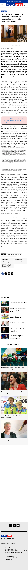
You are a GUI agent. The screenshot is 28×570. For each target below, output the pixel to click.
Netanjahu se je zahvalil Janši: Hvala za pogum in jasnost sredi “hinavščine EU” (17, 330)
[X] (5, 273)
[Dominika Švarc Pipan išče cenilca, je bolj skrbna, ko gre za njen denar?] (5, 310)
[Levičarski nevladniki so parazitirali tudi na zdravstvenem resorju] (5, 303)
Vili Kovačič (12, 255)
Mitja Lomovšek (18, 254)
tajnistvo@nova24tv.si (21, 550)
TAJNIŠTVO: (8, 550)
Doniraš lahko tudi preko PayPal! (14, 1)
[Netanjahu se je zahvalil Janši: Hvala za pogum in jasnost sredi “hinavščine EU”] (5, 330)
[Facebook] (2, 273)
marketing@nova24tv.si (16, 552)
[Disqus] (14, 464)
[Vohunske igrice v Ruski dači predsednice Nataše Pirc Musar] (5, 316)
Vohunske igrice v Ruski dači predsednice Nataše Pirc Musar (17, 316)
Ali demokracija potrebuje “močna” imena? (19, 262)
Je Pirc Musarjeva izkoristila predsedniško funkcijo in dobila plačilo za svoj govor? (17, 337)
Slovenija (4, 11)
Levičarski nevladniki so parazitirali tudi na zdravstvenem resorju (18, 303)
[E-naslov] (9, 273)
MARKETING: (8, 552)
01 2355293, (13, 550)
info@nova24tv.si (12, 549)
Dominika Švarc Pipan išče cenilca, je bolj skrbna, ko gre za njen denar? (18, 310)
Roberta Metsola (5, 255)
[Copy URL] (12, 273)
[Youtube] (18, 525)
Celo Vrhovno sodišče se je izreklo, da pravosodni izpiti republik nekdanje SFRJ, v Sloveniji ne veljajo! (13, 120)
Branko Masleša (10, 254)
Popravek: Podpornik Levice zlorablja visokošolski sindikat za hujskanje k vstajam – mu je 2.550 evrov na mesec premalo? (7, 264)
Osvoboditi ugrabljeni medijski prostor (11, 440)
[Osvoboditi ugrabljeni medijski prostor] (5, 323)
